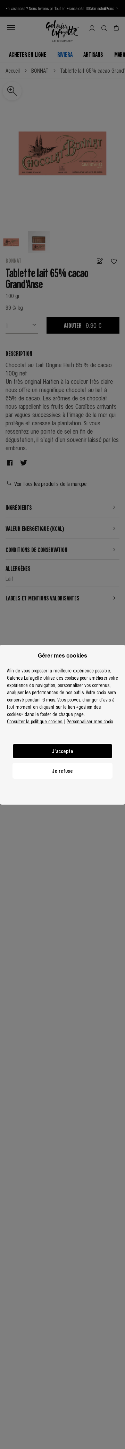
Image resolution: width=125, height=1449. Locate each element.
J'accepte (62, 751)
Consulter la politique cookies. (35, 721)
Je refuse (62, 771)
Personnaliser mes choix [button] (90, 721)
